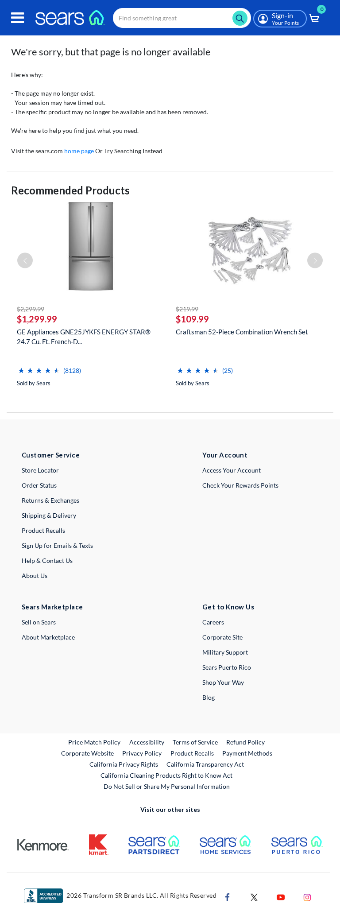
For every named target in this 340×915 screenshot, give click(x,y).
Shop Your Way (223, 682)
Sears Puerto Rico (226, 667)
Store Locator (40, 470)
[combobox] (182, 18)
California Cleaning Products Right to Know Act (166, 775)
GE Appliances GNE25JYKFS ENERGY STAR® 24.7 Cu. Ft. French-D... (84, 336)
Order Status (39, 485)
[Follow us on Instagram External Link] (307, 896)
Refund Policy (245, 742)
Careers (213, 622)
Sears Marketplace (52, 607)
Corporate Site (222, 637)
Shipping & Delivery (49, 515)
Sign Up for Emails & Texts (57, 545)
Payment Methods (247, 753)
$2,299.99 (30, 309)
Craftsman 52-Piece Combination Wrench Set (242, 332)
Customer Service (51, 455)
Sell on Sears (39, 622)
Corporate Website (88, 753)
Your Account (224, 455)
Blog (208, 697)
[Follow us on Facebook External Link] (227, 896)
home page (79, 151)
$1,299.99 (37, 319)
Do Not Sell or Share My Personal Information (167, 786)
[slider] (39, 367)
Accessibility (146, 742)
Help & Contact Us (47, 560)
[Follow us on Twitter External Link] (254, 896)
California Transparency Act (205, 764)
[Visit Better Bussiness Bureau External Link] (43, 895)
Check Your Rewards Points (240, 485)
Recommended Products (70, 190)
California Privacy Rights (123, 764)
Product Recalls (43, 530)
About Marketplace (48, 637)
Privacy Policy (142, 753)
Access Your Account (231, 470)
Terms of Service (195, 742)
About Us (34, 575)
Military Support (225, 652)
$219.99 (187, 309)
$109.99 (192, 319)
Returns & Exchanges (50, 500)
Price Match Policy (94, 742)
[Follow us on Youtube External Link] (281, 896)
